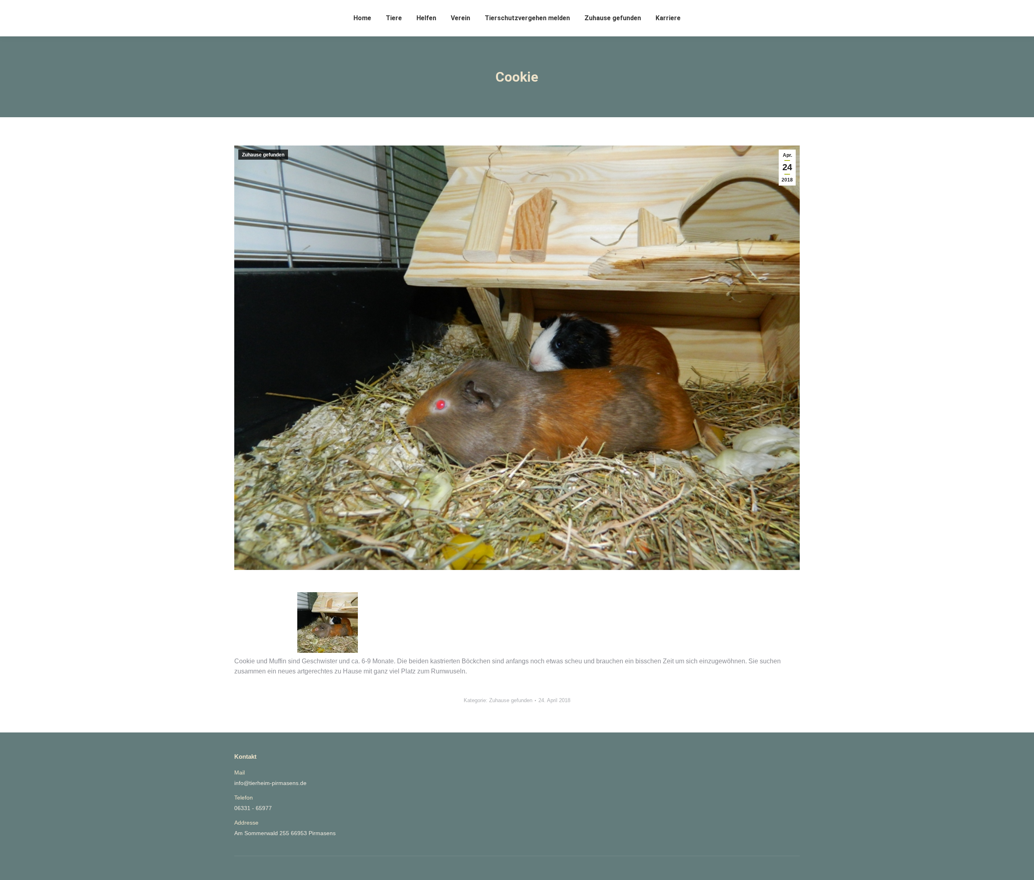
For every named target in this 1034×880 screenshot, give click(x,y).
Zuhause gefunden (263, 155)
